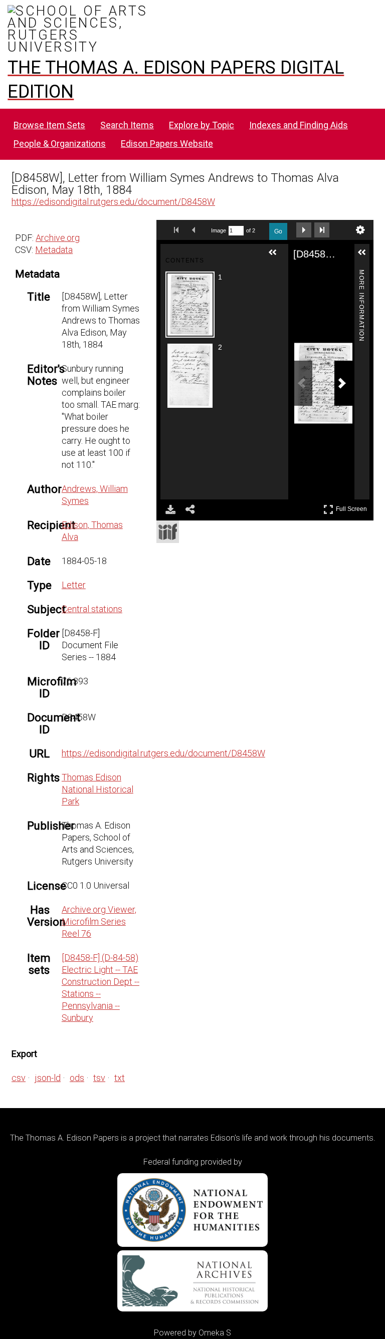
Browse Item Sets (49, 125)
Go (278, 231)
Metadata (54, 249)
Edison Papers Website (167, 143)
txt (119, 1078)
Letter (74, 585)
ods (77, 1078)
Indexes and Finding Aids (298, 125)
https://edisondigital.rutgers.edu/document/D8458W (113, 201)
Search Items (127, 125)
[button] (277, 256)
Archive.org (58, 237)
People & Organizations (60, 143)
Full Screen (352, 507)
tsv (99, 1078)
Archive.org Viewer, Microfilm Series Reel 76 (99, 921)
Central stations (92, 609)
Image (218, 230)
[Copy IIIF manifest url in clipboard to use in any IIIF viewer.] (167, 531)
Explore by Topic (201, 125)
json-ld (48, 1078)
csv (19, 1078)
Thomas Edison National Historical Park (97, 789)
